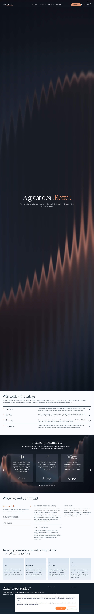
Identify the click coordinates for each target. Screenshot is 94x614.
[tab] (39, 485)
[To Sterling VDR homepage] (8, 5)
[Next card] (90, 470)
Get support (86, 4)
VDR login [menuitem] (89, 1)
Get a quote (76, 4)
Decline (71, 608)
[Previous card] (3, 470)
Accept (60, 608)
